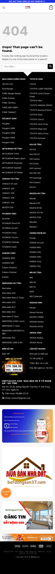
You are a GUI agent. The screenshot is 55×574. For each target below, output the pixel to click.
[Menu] (3, 7)
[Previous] (6, 515)
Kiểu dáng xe (30, 551)
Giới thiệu (19, 551)
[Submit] (50, 66)
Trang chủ (8, 551)
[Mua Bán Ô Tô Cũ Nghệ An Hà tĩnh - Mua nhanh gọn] (27, 8)
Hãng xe (41, 551)
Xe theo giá (32, 553)
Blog (49, 551)
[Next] (48, 515)
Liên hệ (22, 553)
